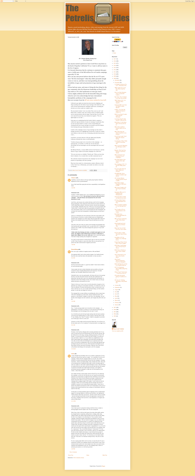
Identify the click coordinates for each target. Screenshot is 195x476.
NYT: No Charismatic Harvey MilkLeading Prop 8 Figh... (121, 269)
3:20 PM (73, 448)
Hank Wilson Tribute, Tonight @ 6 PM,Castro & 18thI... (120, 184)
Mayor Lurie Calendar (118, 329)
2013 (115, 67)
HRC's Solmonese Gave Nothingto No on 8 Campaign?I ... (120, 156)
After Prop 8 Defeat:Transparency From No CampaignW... (120, 260)
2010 (115, 74)
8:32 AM (73, 325)
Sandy (72, 353)
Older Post (104, 455)
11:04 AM (73, 348)
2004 (115, 314)
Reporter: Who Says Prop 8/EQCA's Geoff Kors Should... (120, 151)
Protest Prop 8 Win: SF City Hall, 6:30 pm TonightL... (121, 242)
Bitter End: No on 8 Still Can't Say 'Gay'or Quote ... (120, 229)
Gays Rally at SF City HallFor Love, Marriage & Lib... (120, 239)
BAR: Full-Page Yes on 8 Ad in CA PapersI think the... (121, 264)
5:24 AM (73, 301)
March (116, 300)
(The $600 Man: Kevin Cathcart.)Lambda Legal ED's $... (120, 175)
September (117, 287)
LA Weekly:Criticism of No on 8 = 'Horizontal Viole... (121, 85)
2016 (115, 61)
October (117, 285)
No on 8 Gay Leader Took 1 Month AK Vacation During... (121, 137)
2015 (115, 63)
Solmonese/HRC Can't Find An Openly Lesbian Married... (121, 106)
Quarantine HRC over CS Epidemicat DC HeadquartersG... (120, 193)
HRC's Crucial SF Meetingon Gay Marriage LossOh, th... (121, 147)
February (117, 302)
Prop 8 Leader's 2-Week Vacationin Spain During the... (120, 234)
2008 (115, 78)
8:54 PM (73, 258)
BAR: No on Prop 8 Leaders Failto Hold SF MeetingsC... (121, 115)
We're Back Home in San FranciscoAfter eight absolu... (120, 161)
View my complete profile (117, 331)
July (116, 291)
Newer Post (70, 455)
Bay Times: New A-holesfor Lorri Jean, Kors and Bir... (121, 97)
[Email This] (90, 170)
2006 (115, 309)
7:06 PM (73, 244)
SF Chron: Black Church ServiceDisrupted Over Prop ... (120, 201)
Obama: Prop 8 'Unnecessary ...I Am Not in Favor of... (121, 272)
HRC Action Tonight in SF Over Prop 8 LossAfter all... (120, 189)
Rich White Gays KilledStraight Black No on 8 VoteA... (120, 215)
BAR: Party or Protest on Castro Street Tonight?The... (120, 251)
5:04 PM (73, 187)
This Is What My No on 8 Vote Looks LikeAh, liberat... (120, 256)
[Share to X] (93, 170)
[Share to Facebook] (95, 170)
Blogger (103, 466)
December (117, 80)
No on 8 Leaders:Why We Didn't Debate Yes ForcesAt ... (120, 170)
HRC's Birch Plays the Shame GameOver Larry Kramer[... (120, 133)
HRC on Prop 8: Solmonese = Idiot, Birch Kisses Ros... (121, 220)
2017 (115, 59)
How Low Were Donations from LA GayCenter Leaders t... (120, 94)
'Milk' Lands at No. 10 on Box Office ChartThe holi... (120, 89)
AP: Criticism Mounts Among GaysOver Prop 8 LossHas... (121, 179)
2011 (115, 72)
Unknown (73, 177)
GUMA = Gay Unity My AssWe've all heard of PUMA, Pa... (120, 111)
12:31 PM (73, 401)
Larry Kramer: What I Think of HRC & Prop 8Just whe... (121, 142)
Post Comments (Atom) (79, 457)
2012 (115, 69)
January (117, 304)
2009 (115, 76)
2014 (115, 65)
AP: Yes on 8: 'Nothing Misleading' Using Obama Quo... (121, 281)
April (116, 298)
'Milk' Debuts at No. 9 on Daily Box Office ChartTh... (120, 101)
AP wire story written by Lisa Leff (95, 100)
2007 (115, 307)
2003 (115, 316)
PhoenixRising (74, 249)
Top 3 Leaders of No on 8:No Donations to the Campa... (120, 211)
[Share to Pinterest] (96, 170)
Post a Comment (73, 452)
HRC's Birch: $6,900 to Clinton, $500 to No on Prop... (120, 128)
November (117, 82)
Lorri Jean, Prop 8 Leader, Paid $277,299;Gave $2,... (121, 119)
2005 (115, 311)
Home (88, 455)
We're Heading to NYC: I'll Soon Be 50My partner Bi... (120, 165)
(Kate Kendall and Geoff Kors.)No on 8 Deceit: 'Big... (120, 225)
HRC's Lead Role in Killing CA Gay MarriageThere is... (121, 206)
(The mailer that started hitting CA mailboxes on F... (120, 277)
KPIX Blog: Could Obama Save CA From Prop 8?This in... (120, 247)
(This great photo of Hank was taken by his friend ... (121, 197)
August (116, 289)
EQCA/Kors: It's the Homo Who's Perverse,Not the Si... (120, 123)
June (116, 294)
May (116, 296)
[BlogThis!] (92, 170)
